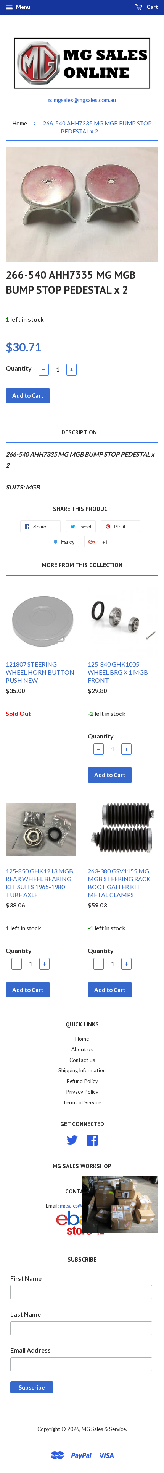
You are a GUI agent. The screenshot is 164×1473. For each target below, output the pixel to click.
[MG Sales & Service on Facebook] (92, 1139)
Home (19, 123)
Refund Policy (82, 1081)
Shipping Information (82, 1070)
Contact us (82, 1060)
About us (82, 1049)
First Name (26, 1278)
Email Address (30, 1350)
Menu (22, 6)
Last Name (25, 1314)
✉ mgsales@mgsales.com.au (82, 100)
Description (79, 432)
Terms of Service (82, 1102)
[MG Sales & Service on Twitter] (72, 1139)
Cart (151, 6)
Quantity (19, 368)
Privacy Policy (82, 1092)
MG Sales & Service (104, 1429)
